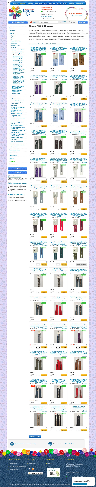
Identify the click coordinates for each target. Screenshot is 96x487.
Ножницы (14, 43)
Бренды (17, 168)
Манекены (14, 147)
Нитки (13, 38)
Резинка (13, 96)
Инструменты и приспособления (16, 40)
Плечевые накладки (17, 125)
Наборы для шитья (16, 113)
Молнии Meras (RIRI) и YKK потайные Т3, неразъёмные (18, 87)
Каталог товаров (18, 22)
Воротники (14, 139)
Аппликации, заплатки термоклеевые (18, 119)
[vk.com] (29, 469)
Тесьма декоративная (17, 100)
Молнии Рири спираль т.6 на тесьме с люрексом (19, 73)
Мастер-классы (62, 3)
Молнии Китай (16, 93)
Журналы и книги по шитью (17, 111)
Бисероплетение (14, 150)
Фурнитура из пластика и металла (18, 107)
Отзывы (71, 3)
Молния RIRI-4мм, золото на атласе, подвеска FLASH (18, 61)
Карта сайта (49, 463)
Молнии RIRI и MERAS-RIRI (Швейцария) (18, 52)
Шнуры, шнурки (15, 132)
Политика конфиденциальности (16, 464)
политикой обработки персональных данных (81, 481)
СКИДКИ (30, 3)
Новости (52, 3)
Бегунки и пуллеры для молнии (18, 49)
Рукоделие (13, 155)
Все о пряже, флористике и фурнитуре (17, 466)
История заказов (31, 461)
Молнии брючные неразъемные (17, 91)
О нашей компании (13, 461)
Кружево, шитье (15, 98)
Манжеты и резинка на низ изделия (18, 127)
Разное (11, 158)
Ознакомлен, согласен (80, 483)
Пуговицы (14, 105)
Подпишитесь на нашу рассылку (25, 444)
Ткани (11, 28)
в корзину (44, 71)
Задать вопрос (50, 461)
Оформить (82, 22)
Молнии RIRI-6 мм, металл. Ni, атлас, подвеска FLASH (18, 65)
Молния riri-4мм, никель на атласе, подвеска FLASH (18, 57)
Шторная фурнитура (17, 137)
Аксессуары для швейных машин (16, 116)
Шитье (11, 33)
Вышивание (13, 153)
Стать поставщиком (13, 469)
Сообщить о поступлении (81, 264)
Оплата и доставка (41, 3)
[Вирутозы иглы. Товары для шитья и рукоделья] (21, 12)
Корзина (30, 464)
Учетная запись (31, 463)
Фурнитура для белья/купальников (17, 135)
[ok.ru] (33, 469)
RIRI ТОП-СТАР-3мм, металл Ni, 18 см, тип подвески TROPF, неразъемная (18, 82)
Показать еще (35, 436)
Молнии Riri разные (18, 54)
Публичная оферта (13, 463)
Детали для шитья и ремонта (17, 142)
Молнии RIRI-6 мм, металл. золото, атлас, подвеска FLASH (19, 69)
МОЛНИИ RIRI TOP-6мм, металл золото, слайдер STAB (18, 77)
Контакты (79, 3)
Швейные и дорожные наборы (17, 122)
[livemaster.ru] (35, 473)
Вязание (12, 30)
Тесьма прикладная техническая (17, 102)
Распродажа (13, 164)
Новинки (12, 161)
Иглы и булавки (15, 45)
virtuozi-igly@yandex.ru (74, 472)
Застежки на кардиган (17, 145)
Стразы (13, 36)
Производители (12, 467)
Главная (15, 3)
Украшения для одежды (18, 130)
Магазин (23, 3)
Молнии (13, 47)
